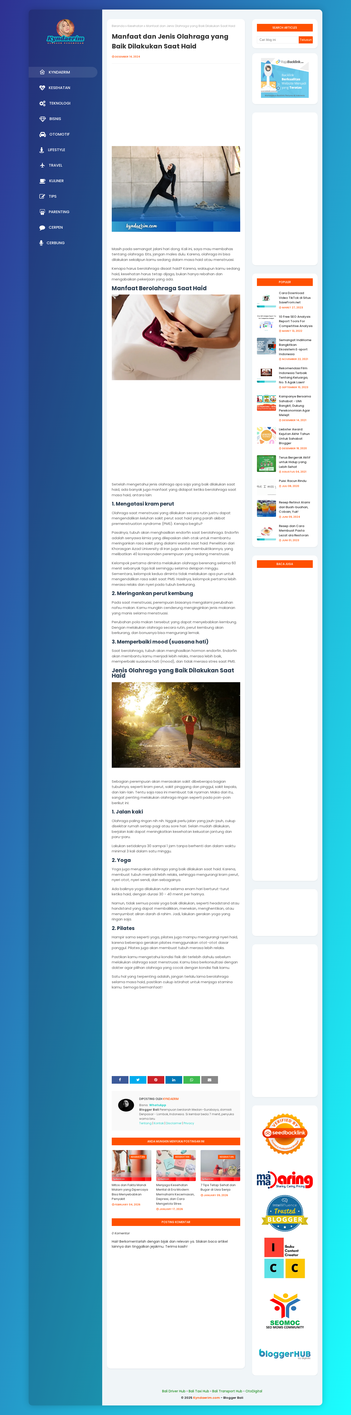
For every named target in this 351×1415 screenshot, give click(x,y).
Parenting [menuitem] (59, 212)
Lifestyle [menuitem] (56, 150)
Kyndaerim (170, 1099)
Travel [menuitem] (55, 165)
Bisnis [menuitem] (55, 118)
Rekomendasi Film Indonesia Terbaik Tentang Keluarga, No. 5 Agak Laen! (293, 375)
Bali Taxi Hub (199, 1391)
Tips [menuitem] (53, 196)
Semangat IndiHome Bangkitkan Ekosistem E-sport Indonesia (295, 347)
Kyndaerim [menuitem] (59, 72)
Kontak (159, 1123)
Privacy (189, 1123)
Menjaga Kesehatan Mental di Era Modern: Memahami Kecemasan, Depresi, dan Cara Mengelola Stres (175, 1194)
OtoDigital (253, 1391)
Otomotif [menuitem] (59, 134)
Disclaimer (173, 1123)
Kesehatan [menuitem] (59, 87)
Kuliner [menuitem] (56, 181)
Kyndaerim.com (206, 1397)
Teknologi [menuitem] (59, 103)
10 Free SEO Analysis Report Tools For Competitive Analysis (296, 321)
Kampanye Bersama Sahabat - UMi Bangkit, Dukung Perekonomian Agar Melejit (295, 405)
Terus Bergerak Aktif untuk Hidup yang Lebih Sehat (294, 462)
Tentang (145, 1123)
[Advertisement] (176, 107)
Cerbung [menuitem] (56, 243)
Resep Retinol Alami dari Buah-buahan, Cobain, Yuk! (294, 507)
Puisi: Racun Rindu (292, 481)
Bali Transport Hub (227, 1391)
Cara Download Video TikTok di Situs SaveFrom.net (295, 298)
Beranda (118, 26)
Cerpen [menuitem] (56, 227)
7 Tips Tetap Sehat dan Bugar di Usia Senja (218, 1187)
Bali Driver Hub (174, 1391)
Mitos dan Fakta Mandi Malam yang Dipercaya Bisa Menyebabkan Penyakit (130, 1192)
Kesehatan (135, 26)
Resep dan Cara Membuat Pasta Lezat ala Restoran (293, 531)
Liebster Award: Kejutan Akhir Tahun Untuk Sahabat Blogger (294, 436)
